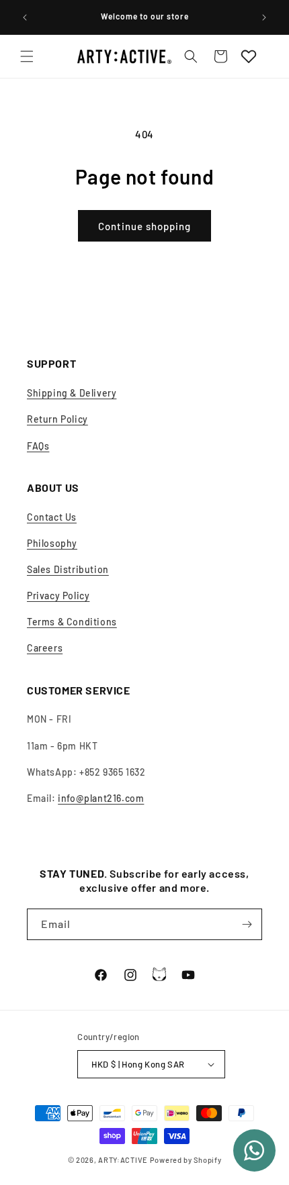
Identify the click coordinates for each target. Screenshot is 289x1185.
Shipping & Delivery (71, 393)
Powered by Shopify (186, 1159)
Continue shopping (144, 226)
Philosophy (52, 543)
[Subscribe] (246, 924)
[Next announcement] (264, 17)
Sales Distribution (68, 569)
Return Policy (57, 419)
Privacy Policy (58, 595)
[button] (27, 56)
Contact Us (52, 517)
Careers (45, 648)
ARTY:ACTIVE (123, 1159)
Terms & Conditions (72, 621)
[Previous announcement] (25, 17)
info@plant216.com (101, 798)
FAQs (38, 446)
